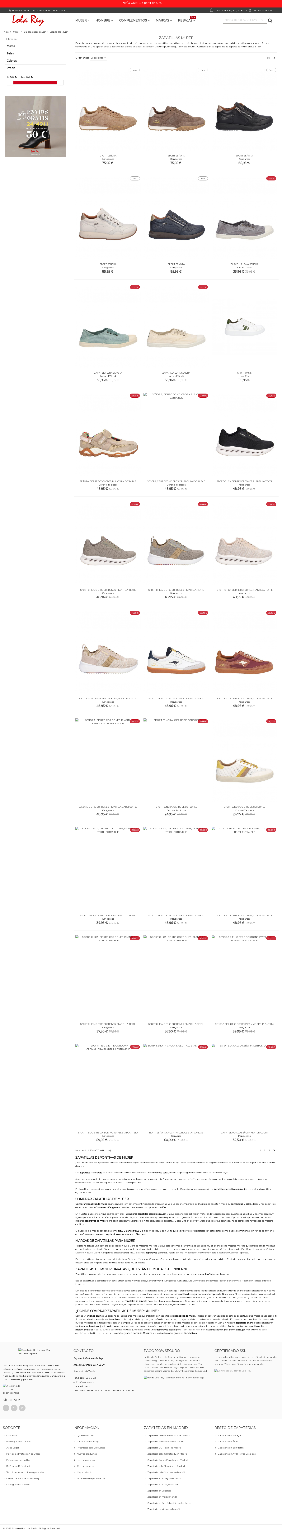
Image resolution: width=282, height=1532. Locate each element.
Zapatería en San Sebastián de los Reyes (169, 1502)
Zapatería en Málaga (229, 1435)
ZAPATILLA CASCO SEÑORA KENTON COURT (244, 1132)
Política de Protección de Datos (23, 1453)
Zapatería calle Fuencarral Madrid (165, 1441)
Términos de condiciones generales (25, 1472)
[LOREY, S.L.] (28, 20)
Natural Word (92, 1252)
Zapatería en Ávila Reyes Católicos (237, 1453)
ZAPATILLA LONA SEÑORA (244, 264)
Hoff (126, 1252)
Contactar (12, 1435)
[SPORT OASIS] (244, 326)
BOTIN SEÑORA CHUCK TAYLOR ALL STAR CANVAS (176, 1132)
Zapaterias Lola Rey (88, 1441)
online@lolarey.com (84, 1382)
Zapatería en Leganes (159, 1490)
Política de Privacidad (18, 1466)
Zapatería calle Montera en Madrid (166, 1472)
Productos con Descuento (91, 1447)
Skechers (162, 1252)
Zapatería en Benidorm (231, 1447)
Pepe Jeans (252, 1249)
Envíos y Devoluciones (18, 1441)
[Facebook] (6, 1408)
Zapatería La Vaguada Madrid (163, 1509)
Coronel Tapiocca (238, 1252)
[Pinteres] (14, 1408)
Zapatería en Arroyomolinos (162, 1484)
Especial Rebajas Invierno (91, 1478)
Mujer (81, 20)
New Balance (137, 1252)
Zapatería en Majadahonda (162, 1496)
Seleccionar (97, 57)
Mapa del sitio (84, 1472)
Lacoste (79, 1252)
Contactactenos (85, 1466)
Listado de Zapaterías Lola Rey (23, 1478)
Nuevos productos (87, 1453)
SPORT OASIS (244, 372)
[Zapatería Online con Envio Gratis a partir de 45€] (35, 126)
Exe (243, 1249)
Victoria (270, 1249)
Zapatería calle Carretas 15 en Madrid (167, 1453)
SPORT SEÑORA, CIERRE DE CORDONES (176, 807)
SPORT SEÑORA (108, 155)
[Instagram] (22, 1408)
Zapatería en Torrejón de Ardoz (164, 1478)
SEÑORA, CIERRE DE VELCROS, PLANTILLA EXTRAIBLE (108, 481)
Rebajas (186, 19)
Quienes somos (85, 1435)
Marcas (162, 20)
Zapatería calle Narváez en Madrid (166, 1466)
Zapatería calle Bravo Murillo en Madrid (168, 1435)
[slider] (10, 82)
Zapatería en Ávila (228, 1441)
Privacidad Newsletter (18, 1459)
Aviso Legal (12, 1447)
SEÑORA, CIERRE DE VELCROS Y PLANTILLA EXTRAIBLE (176, 481)
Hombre (103, 20)
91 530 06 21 (89, 1377)
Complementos (133, 20)
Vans (262, 1249)
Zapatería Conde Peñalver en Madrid (167, 1459)
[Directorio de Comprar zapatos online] (12, 1389)
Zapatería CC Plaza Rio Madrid (164, 1447)
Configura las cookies (18, 1484)
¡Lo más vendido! (86, 1459)
